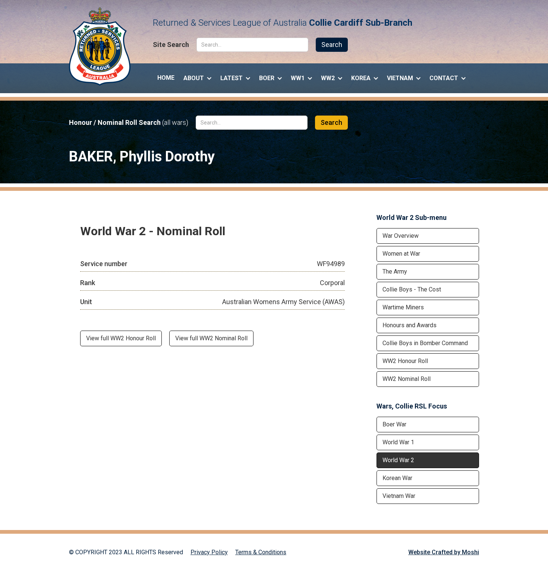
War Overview (400, 235)
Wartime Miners (403, 307)
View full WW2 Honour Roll (121, 338)
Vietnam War (398, 495)
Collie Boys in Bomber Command (425, 343)
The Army (394, 271)
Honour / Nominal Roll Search (128, 122)
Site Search (171, 44)
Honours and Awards (409, 325)
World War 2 (398, 460)
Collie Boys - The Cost (411, 289)
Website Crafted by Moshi (443, 552)
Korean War (397, 478)
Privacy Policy (209, 552)
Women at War (401, 253)
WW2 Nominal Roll (406, 378)
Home (165, 77)
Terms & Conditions (260, 552)
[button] (197, 76)
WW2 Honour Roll (405, 361)
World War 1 (398, 442)
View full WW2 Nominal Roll (211, 338)
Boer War (394, 424)
